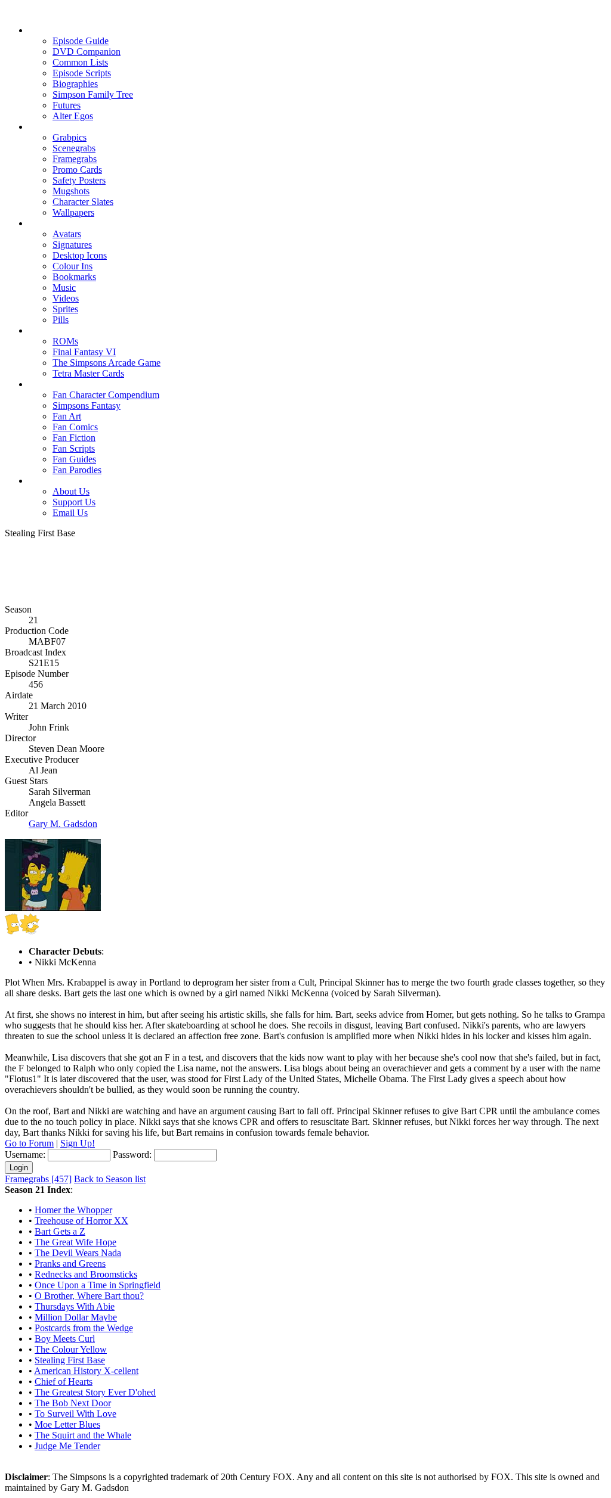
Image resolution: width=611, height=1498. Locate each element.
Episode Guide (81, 41)
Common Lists (80, 62)
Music (64, 287)
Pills (61, 320)
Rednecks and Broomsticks (86, 1274)
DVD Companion (87, 51)
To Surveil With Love (75, 1414)
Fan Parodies (77, 470)
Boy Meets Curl (65, 1339)
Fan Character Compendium (106, 395)
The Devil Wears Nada (78, 1253)
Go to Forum (29, 1143)
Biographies (75, 84)
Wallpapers (73, 212)
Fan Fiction (74, 438)
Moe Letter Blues (67, 1424)
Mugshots (71, 191)
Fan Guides (74, 459)
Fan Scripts (74, 448)
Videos (66, 298)
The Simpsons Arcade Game (107, 363)
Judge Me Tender (67, 1446)
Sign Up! (77, 1143)
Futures (67, 105)
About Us (71, 491)
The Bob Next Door (73, 1403)
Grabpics (70, 137)
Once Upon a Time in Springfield (98, 1285)
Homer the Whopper (73, 1210)
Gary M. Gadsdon (63, 824)
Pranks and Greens (70, 1263)
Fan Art (67, 416)
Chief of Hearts (63, 1381)
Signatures (72, 245)
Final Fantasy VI (84, 352)
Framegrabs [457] (38, 1179)
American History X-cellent (86, 1371)
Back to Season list (110, 1179)
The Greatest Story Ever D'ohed (95, 1392)
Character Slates (83, 202)
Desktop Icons (80, 255)
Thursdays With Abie (75, 1306)
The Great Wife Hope (75, 1242)
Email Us (70, 513)
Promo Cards (77, 169)
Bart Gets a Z (60, 1231)
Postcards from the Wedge (84, 1328)
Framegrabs (75, 159)
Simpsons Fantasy (87, 405)
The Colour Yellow (71, 1349)
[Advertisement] (305, 565)
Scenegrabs (74, 148)
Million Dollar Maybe (76, 1317)
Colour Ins (72, 266)
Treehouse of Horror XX (81, 1221)
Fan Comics (75, 427)
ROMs (65, 341)
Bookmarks (74, 277)
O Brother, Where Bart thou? (89, 1296)
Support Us (74, 502)
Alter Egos (73, 116)
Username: (25, 1154)
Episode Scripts (82, 73)
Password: (132, 1154)
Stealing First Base (70, 1360)
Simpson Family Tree (93, 94)
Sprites (65, 309)
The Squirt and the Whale (83, 1435)
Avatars (67, 234)
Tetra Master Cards (88, 373)
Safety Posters (79, 180)
